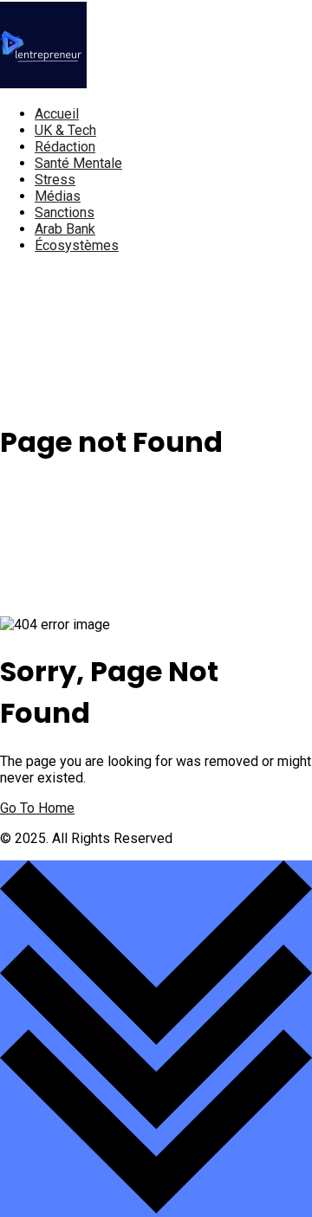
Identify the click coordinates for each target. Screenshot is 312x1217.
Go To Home (37, 808)
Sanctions (64, 212)
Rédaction (65, 146)
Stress (55, 179)
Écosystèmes (77, 245)
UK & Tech (65, 130)
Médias (58, 196)
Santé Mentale (78, 163)
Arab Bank (65, 229)
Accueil (57, 114)
